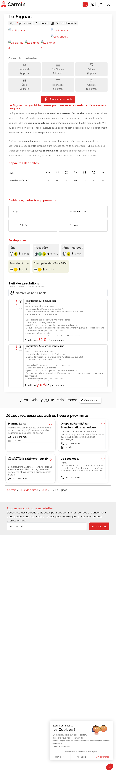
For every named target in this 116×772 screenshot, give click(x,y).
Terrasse (74, 225)
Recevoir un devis (61, 99)
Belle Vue (24, 225)
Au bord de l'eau (78, 211)
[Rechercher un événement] (85, 4)
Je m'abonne (99, 526)
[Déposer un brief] (93, 4)
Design (14, 212)
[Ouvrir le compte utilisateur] (108, 4)
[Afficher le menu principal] (100, 4)
